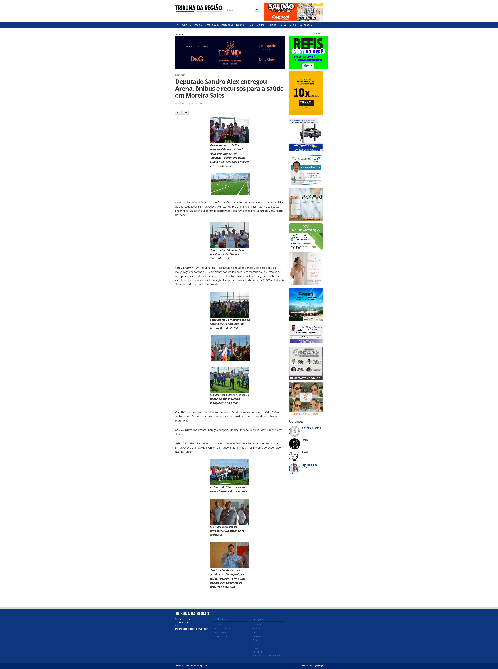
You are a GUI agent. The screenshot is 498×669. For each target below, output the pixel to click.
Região (198, 25)
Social (293, 25)
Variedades (306, 25)
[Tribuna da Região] (198, 8)
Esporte (240, 25)
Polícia (283, 25)
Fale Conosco (222, 637)
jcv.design (319, 666)
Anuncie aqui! (222, 633)
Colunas (261, 25)
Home (218, 625)
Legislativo (258, 637)
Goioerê (186, 25)
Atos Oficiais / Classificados (219, 25)
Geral (250, 25)
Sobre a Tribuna (223, 629)
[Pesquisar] (257, 10)
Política (272, 25)
